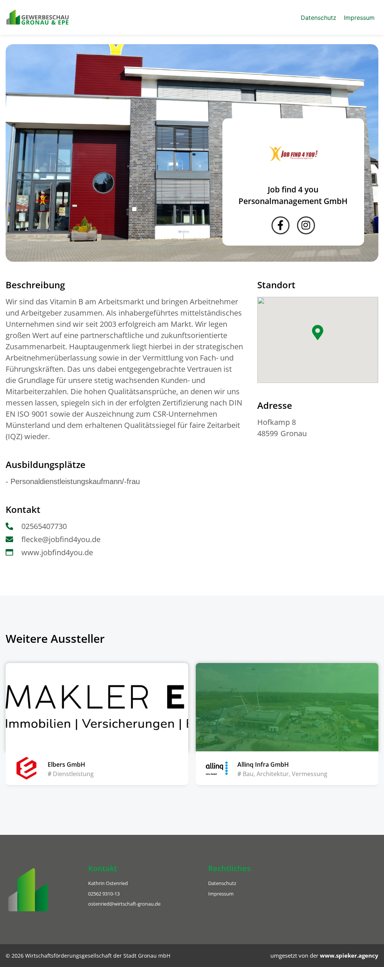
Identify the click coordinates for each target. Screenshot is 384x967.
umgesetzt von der (324, 956)
